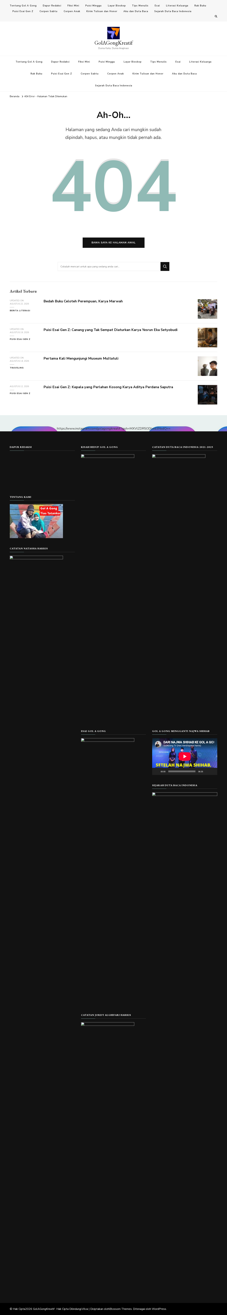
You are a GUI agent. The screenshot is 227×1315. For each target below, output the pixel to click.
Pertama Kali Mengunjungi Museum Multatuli (80, 358)
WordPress (159, 1309)
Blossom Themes (120, 1309)
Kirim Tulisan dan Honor (101, 11)
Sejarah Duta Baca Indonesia (172, 11)
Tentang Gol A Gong (23, 5)
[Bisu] (207, 771)
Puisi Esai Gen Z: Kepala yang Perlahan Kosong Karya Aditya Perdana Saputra (108, 387)
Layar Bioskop (117, 5)
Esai (157, 5)
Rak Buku (200, 5)
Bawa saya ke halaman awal (114, 242)
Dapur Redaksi (52, 5)
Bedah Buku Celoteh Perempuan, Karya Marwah (83, 301)
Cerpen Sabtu (48, 11)
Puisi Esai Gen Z (22, 11)
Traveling (17, 367)
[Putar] (157, 771)
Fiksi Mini (73, 5)
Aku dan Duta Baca (135, 11)
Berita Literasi (20, 310)
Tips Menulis (140, 5)
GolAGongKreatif (114, 42)
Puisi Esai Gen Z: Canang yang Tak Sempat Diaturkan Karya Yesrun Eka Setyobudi (110, 329)
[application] (184, 756)
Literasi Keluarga (177, 5)
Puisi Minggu (93, 5)
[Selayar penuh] (212, 771)
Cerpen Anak (72, 11)
